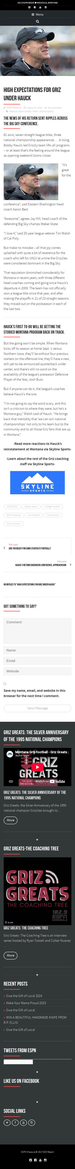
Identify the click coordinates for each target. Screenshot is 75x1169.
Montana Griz (53, 515)
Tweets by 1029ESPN (18, 1062)
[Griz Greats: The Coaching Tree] (37, 891)
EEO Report (48, 1152)
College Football (52, 506)
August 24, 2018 (34, 107)
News (35, 111)
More (10, 820)
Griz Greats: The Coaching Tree (26, 928)
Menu (39, 14)
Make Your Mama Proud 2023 (26, 1003)
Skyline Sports (46, 111)
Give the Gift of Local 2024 (24, 996)
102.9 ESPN (12, 506)
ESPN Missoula (14, 107)
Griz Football (34, 515)
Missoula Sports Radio (20, 111)
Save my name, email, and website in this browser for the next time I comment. (34, 693)
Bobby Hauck (31, 506)
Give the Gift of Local (20, 1010)
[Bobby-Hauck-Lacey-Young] (37, 51)
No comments (55, 107)
